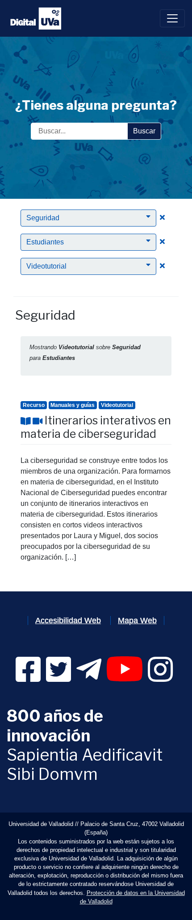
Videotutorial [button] (46, 266)
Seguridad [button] (42, 218)
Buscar (144, 131)
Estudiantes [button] (45, 242)
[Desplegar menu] (172, 18)
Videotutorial (117, 405)
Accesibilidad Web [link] (68, 620)
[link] (28, 677)
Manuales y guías (72, 405)
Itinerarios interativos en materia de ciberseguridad (96, 427)
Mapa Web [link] (137, 620)
